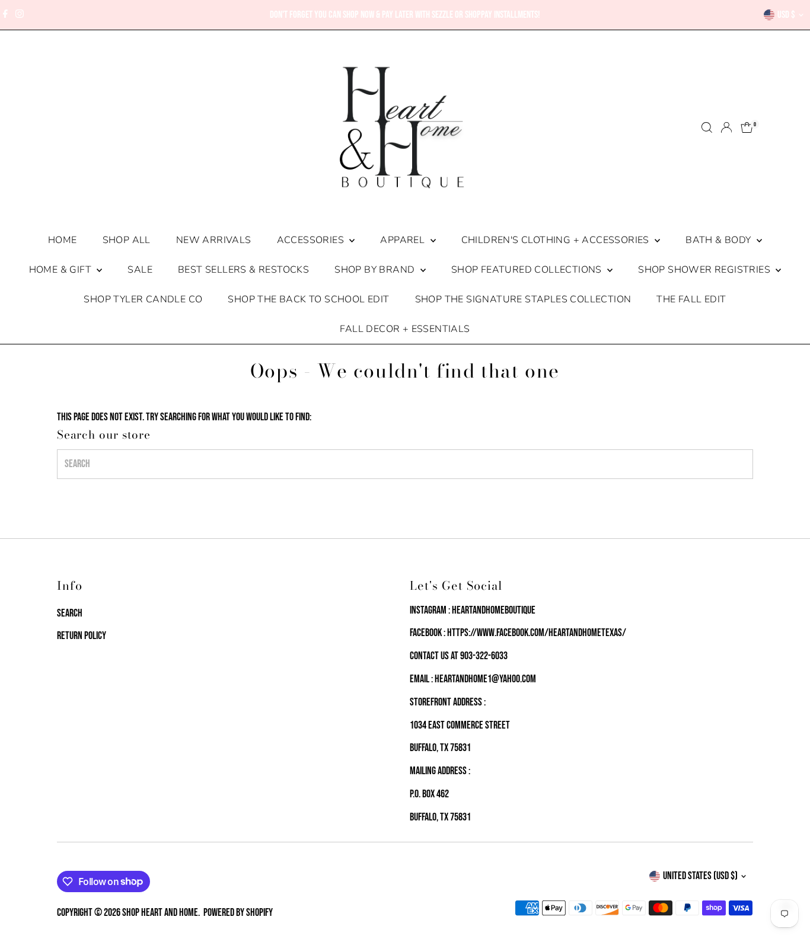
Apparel (403, 240)
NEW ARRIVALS (213, 240)
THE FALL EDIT (691, 299)
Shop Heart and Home (160, 912)
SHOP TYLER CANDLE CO (143, 299)
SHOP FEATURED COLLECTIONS (527, 269)
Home (62, 240)
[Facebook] (5, 15)
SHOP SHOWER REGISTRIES (705, 269)
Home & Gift (61, 269)
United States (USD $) (700, 876)
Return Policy (81, 636)
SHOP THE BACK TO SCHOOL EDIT (308, 299)
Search (69, 613)
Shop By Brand (375, 269)
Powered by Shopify (238, 912)
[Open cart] (747, 127)
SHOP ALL (127, 240)
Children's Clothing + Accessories (556, 240)
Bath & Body (719, 240)
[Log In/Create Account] (726, 127)
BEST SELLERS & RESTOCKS (243, 269)
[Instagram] (19, 15)
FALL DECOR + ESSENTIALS (405, 329)
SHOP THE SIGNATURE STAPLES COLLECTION (523, 299)
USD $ (786, 15)
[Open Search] (706, 127)
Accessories (312, 240)
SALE (139, 269)
